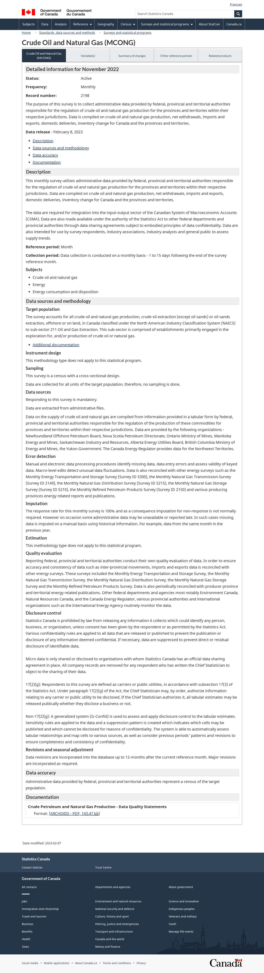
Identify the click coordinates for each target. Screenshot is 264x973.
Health (26, 939)
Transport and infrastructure (114, 931)
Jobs (24, 901)
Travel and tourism (34, 916)
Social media (30, 963)
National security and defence (114, 909)
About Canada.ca (86, 963)
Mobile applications (56, 963)
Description (43, 140)
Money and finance (107, 946)
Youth (172, 924)
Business (27, 924)
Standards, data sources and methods (67, 33)
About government (181, 887)
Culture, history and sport (112, 916)
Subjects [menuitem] (28, 24)
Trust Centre (103, 867)
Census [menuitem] (126, 24)
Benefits (27, 931)
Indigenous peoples (182, 909)
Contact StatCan (32, 867)
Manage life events (181, 931)
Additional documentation (56, 344)
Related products (220, 55)
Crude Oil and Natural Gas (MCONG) (43, 55)
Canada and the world (109, 939)
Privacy (141, 963)
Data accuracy (45, 155)
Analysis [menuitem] (61, 24)
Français (236, 4)
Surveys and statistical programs (128, 33)
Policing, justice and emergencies (117, 924)
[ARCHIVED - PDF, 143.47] (74, 813)
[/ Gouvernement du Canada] (56, 13)
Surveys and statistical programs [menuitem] (165, 24)
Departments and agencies (112, 887)
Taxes (25, 946)
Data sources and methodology (61, 148)
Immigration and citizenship (40, 909)
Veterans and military (183, 916)
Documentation (47, 162)
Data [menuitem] (44, 24)
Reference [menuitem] (80, 24)
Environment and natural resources (118, 901)
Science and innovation (184, 901)
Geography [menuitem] (106, 24)
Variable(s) (88, 55)
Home (26, 33)
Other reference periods (176, 55)
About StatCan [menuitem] (209, 24)
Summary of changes (132, 55)
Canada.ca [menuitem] (234, 24)
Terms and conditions (117, 963)
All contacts (29, 887)
